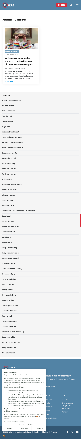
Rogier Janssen (8, 221)
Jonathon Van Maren (11, 342)
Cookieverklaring (41, 432)
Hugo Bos (6, 126)
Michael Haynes (8, 195)
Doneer (61, 5)
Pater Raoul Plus (9, 279)
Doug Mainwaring (9, 247)
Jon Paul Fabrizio (9, 169)
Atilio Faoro (7, 179)
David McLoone (8, 263)
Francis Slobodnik (9, 311)
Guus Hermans (8, 200)
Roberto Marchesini (10, 258)
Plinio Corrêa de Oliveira (12, 147)
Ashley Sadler (7, 290)
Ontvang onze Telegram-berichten (67, 405)
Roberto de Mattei (9, 153)
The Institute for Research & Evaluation (18, 211)
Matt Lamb (6, 237)
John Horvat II (8, 205)
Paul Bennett (7, 116)
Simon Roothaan (9, 284)
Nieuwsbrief (47, 399)
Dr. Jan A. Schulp (9, 295)
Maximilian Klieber (9, 232)
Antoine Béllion (8, 105)
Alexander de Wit (9, 158)
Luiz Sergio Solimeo (10, 305)
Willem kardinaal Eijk (10, 226)
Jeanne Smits (7, 316)
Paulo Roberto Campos (12, 137)
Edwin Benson (7, 121)
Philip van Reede (9, 347)
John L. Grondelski (9, 190)
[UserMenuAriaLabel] (71, 5)
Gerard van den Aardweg (13, 332)
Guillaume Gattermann (12, 184)
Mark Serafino (8, 300)
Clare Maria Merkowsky (12, 268)
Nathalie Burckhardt (10, 132)
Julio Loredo (7, 242)
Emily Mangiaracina (10, 253)
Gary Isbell (6, 216)
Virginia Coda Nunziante (12, 142)
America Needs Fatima (11, 100)
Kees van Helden (9, 337)
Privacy (65, 412)
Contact (65, 399)
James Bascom (8, 111)
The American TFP (9, 321)
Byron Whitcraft (9, 353)
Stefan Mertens (8, 274)
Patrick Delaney (8, 163)
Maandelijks (47, 407)
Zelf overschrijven (49, 418)
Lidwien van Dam (9, 326)
